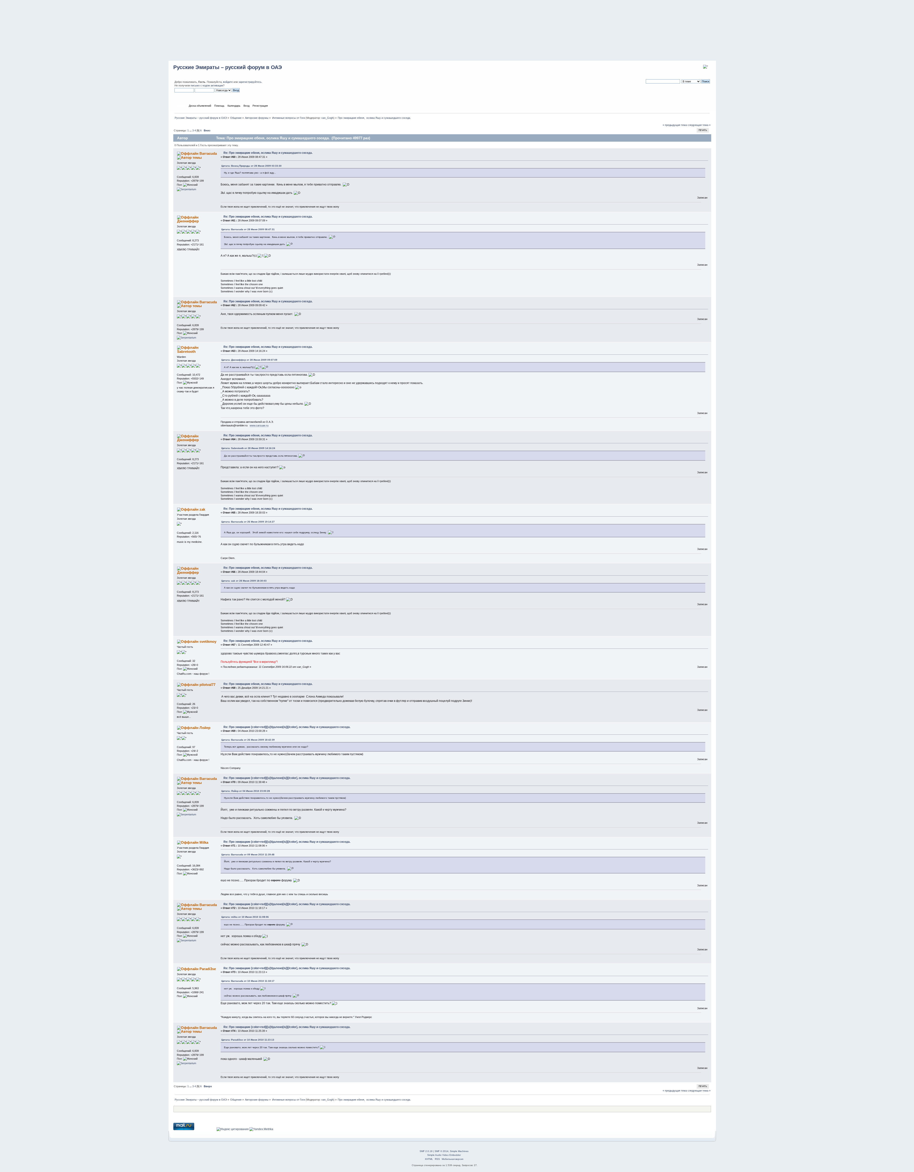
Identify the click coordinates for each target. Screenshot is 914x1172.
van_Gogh (327, 117)
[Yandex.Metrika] (261, 1129)
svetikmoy (207, 641)
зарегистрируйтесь (250, 81)
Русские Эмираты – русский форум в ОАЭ (227, 67)
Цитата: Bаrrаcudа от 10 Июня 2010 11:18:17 (247, 981)
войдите (228, 81)
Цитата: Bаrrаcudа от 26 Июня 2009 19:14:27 (248, 521)
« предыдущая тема (675, 125)
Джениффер (188, 221)
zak (202, 509)
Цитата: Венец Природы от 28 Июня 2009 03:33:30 (251, 166)
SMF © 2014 (441, 1151)
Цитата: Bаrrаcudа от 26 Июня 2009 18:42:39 (248, 739)
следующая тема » (699, 125)
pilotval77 (207, 685)
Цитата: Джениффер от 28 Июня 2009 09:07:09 (249, 360)
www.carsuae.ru (259, 425)
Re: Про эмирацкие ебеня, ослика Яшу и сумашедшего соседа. (268, 153)
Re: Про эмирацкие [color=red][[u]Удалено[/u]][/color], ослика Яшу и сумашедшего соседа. (287, 727)
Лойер (204, 728)
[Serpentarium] (186, 189)
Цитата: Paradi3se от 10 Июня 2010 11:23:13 (247, 1039)
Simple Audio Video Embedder (444, 1155)
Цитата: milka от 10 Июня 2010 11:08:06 (245, 917)
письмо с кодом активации (207, 85)
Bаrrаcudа (208, 153)
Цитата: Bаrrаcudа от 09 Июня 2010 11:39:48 (247, 854)
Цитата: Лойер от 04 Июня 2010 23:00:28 (245, 791)
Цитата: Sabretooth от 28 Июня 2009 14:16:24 (248, 448)
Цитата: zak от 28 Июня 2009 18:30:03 (244, 580)
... (190, 130)
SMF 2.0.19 (426, 1151)
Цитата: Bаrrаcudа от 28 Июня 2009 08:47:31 (248, 229)
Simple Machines (459, 1151)
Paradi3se (207, 969)
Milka (203, 842)
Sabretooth (186, 351)
